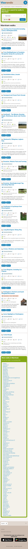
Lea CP (4, 441)
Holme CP (5, 424)
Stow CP (5, 482)
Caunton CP (5, 382)
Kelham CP (5, 426)
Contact (2, 529)
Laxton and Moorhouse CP (9, 440)
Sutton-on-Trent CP (7, 488)
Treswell (5, 497)
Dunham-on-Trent (7, 393)
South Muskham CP (7, 472)
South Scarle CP (6, 474)
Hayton (4, 420)
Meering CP (5, 445)
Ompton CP (5, 462)
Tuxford (4, 498)
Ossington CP (6, 464)
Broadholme (6, 379)
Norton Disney (6, 460)
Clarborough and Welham (9, 383)
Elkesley (5, 403)
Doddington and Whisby (8, 392)
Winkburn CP (6, 512)
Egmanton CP (6, 401)
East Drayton (6, 397)
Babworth (5, 366)
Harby (4, 416)
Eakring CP (5, 396)
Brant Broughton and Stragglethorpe (11, 377)
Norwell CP (5, 461)
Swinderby (5, 489)
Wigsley (5, 509)
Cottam (4, 387)
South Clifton (6, 470)
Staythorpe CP (6, 479)
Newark (4, 447)
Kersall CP (5, 427)
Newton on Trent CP (7, 450)
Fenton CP (5, 404)
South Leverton (6, 471)
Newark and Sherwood (8, 448)
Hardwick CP (6, 417)
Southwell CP (6, 475)
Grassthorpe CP (6, 411)
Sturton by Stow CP (7, 484)
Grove (4, 413)
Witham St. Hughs (7, 515)
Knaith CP (5, 434)
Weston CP (5, 508)
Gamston (5, 407)
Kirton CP (5, 433)
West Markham (6, 506)
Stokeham (5, 481)
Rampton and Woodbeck (8, 467)
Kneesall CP (5, 435)
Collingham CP (6, 386)
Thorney (5, 491)
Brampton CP (6, 376)
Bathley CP (5, 370)
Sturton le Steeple (7, 485)
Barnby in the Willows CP (8, 367)
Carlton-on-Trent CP (7, 380)
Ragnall (4, 465)
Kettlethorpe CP (6, 428)
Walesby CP (5, 501)
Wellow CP (5, 502)
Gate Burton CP (6, 409)
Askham (5, 363)
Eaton (4, 400)
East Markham (6, 399)
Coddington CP (6, 384)
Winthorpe (5, 514)
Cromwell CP (6, 389)
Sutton (4, 487)
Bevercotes (5, 373)
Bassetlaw (5, 369)
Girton (4, 410)
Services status (9, 546)
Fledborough (6, 406)
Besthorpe (5, 372)
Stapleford (5, 478)
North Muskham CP (7, 457)
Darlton (4, 390)
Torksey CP (5, 495)
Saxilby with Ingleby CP (8, 468)
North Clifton (6, 454)
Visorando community (6, 531)
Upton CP (5, 499)
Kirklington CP (6, 431)
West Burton (6, 504)
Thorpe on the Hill (7, 492)
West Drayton (6, 505)
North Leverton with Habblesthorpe (11, 455)
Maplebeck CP (6, 443)
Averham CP (5, 365)
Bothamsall (5, 374)
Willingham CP (6, 511)
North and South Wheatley (9, 453)
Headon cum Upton (7, 421)
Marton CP (5, 444)
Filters (7, 19)
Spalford (5, 477)
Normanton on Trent (7, 451)
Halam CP (5, 414)
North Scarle (6, 458)
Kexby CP (5, 430)
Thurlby (5, 494)
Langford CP (6, 438)
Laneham (5, 437)
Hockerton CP (6, 423)
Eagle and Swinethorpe (8, 394)
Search (22, 19)
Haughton (5, 418)
